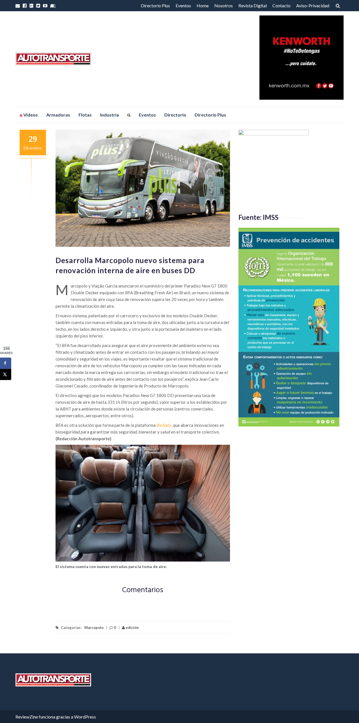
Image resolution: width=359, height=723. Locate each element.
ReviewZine (26, 716)
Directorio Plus (155, 5)
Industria (109, 114)
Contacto (281, 5)
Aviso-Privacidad (312, 5)
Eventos (183, 5)
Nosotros (223, 5)
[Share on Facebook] (5, 363)
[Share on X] (5, 374)
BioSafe (164, 425)
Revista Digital (252, 5)
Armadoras (58, 114)
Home (203, 5)
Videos (30, 114)
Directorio (175, 114)
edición (132, 627)
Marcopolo (93, 627)
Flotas (85, 114)
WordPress (85, 716)
